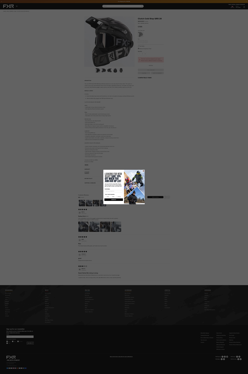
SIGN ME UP (113, 199)
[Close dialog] (143, 171)
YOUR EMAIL (107, 189)
